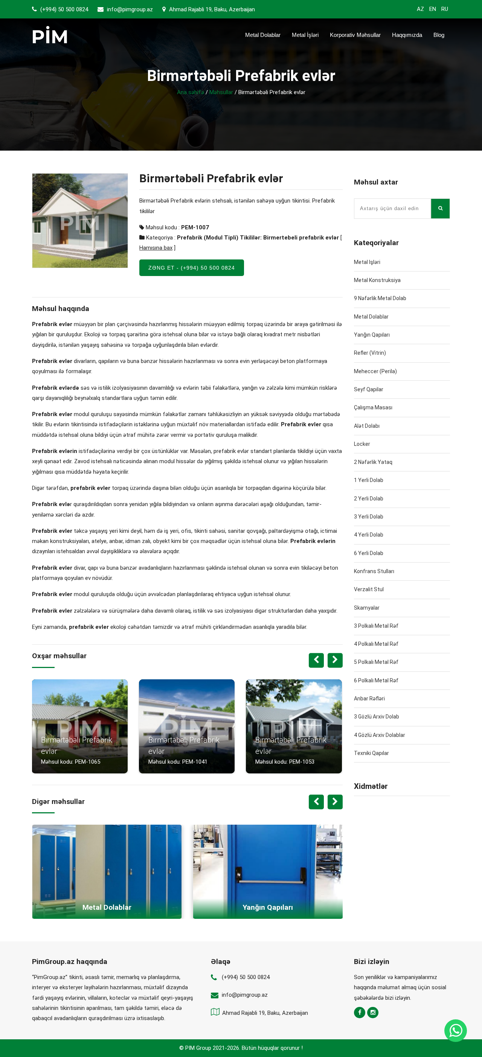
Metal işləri (367, 262)
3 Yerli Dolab (368, 517)
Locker (362, 444)
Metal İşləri (305, 35)
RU (444, 9)
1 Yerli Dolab (368, 480)
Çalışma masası (373, 407)
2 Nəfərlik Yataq (373, 462)
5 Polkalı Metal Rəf (376, 662)
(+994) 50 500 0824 (63, 9)
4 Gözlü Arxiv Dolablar (379, 735)
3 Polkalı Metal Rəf (376, 626)
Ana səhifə (190, 92)
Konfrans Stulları (374, 571)
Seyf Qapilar (368, 389)
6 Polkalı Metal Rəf (376, 680)
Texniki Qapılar (371, 753)
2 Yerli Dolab (368, 499)
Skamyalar (367, 608)
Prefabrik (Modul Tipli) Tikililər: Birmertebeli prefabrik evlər (258, 237)
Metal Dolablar (263, 35)
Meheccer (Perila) (375, 371)
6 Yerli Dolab (368, 553)
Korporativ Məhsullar (355, 35)
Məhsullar (221, 92)
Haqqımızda (407, 35)
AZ (420, 9)
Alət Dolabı (367, 426)
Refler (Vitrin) (370, 353)
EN (432, 9)
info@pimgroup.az (130, 9)
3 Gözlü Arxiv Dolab (376, 717)
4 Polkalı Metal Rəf (376, 644)
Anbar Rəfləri (369, 699)
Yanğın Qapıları (372, 335)
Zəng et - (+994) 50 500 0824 (191, 268)
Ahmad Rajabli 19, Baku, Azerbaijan (211, 9)
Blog (438, 35)
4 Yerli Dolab (368, 535)
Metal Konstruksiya (377, 280)
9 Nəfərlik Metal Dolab (380, 298)
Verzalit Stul (369, 589)
